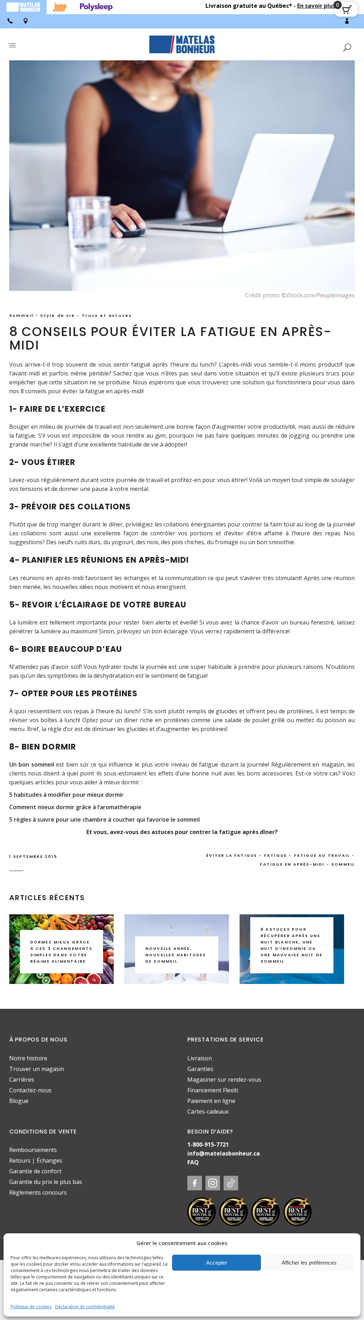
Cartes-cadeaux (208, 1111)
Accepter (216, 1263)
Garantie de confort (35, 1171)
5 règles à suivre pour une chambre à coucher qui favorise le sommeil (104, 819)
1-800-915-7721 (208, 1144)
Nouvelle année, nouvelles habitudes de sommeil (175, 955)
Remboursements (33, 1150)
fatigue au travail (322, 855)
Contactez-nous (30, 1090)
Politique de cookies (31, 1307)
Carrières (21, 1079)
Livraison (199, 1058)
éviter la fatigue (231, 855)
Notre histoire (28, 1058)
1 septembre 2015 (33, 856)
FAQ (193, 1162)
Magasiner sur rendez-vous (224, 1079)
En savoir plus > (319, 6)
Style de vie (57, 315)
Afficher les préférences (309, 1263)
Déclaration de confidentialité (85, 1307)
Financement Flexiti (212, 1090)
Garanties (200, 1069)
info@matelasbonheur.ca (223, 1153)
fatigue (275, 855)
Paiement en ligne (211, 1101)
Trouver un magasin (36, 1069)
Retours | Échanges (35, 1160)
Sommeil (21, 315)
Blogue (18, 1101)
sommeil (343, 864)
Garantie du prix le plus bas (45, 1182)
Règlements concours (38, 1192)
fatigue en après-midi (292, 864)
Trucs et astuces (107, 315)
